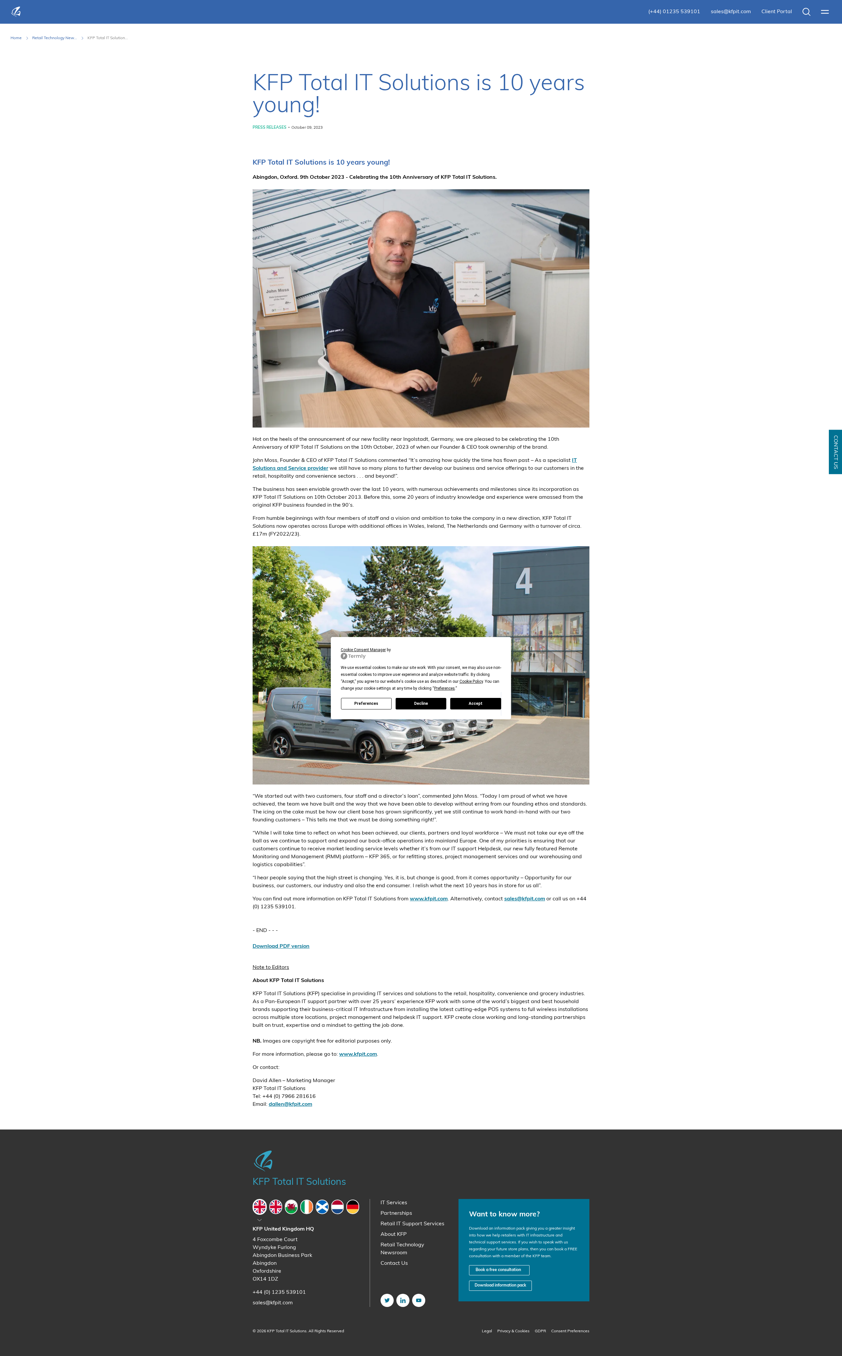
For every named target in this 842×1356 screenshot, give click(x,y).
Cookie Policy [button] (471, 681)
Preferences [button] (444, 688)
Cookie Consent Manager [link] (363, 650)
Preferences (366, 703)
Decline (421, 703)
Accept (476, 703)
